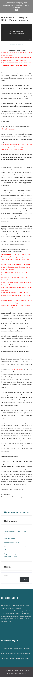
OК (16, 10)
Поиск (6, 575)
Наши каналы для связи (16, 512)
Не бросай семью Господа (11, 542)
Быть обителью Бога (9, 538)
